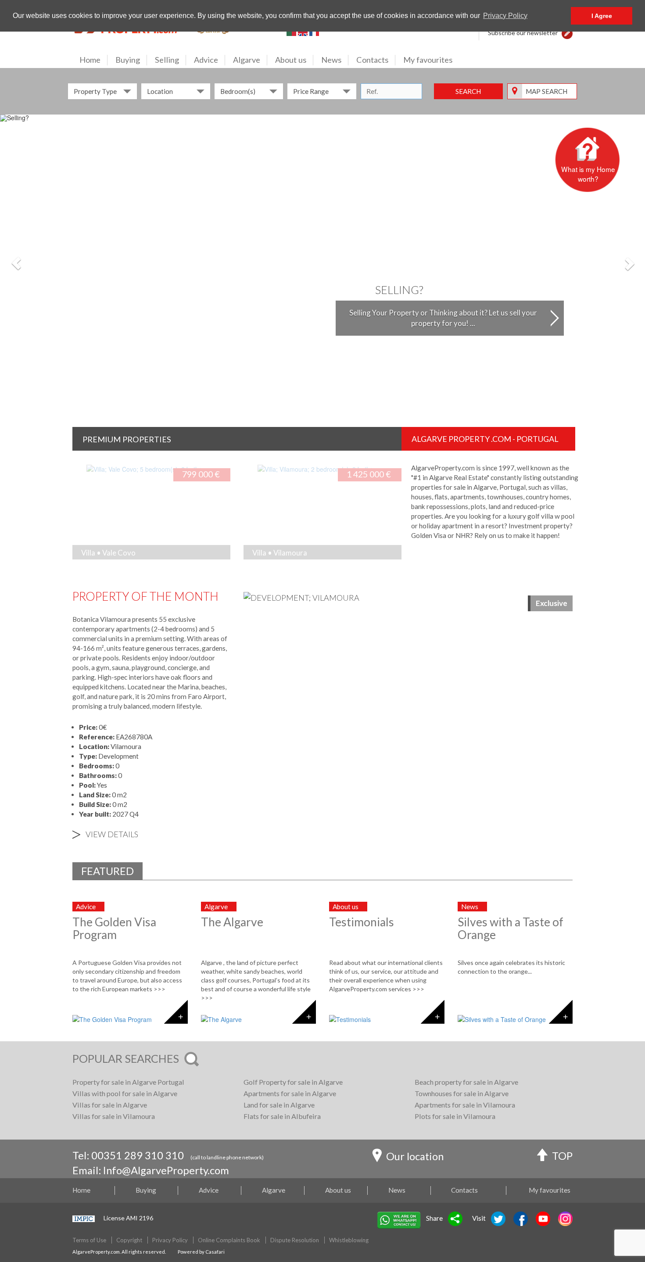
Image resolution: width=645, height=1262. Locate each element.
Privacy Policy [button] (505, 15)
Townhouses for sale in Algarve (462, 1093)
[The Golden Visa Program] (130, 1019)
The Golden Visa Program (114, 928)
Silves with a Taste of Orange (510, 928)
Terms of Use (89, 1240)
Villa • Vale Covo (108, 552)
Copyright (129, 1240)
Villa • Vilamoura (279, 552)
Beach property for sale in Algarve (466, 1082)
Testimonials (361, 922)
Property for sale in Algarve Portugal (128, 1082)
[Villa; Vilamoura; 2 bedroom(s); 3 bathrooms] (308, 468)
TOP (562, 1156)
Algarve (246, 60)
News (331, 60)
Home (89, 60)
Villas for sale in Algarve (109, 1105)
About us (290, 60)
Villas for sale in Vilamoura (113, 1116)
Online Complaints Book (229, 1240)
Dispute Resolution (294, 1240)
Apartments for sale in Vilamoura (465, 1105)
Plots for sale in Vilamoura (455, 1116)
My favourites (427, 60)
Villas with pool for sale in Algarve (124, 1093)
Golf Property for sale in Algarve (293, 1082)
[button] (567, 32)
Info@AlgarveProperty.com (166, 1170)
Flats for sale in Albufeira (282, 1116)
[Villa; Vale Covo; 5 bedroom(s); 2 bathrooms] (137, 468)
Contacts (372, 60)
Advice (206, 60)
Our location (415, 1156)
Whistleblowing (349, 1240)
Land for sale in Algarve (279, 1105)
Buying (127, 60)
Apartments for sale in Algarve (290, 1093)
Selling (167, 60)
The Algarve (232, 922)
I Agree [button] (601, 15)
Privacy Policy (170, 1240)
